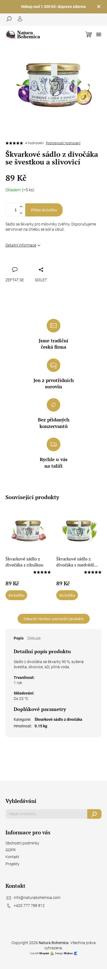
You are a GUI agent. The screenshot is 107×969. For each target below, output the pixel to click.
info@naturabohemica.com (37, 897)
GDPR (10, 850)
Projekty (12, 864)
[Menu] (98, 34)
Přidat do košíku (44, 209)
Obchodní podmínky (22, 843)
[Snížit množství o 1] (21, 213)
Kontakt (12, 857)
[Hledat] (10, 18)
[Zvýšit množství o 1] (21, 207)
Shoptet (44, 953)
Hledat (94, 814)
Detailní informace (20, 245)
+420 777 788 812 (29, 905)
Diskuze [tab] (34, 638)
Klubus (68, 953)
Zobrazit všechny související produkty (53, 618)
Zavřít (38, 263)
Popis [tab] (19, 638)
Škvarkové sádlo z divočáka (58, 719)
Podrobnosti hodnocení (63, 143)
